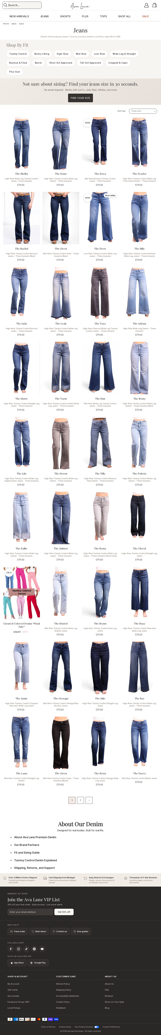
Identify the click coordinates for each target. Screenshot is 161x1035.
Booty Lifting (41, 53)
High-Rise (62, 53)
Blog (107, 1008)
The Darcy (139, 773)
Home (6, 24)
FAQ (107, 990)
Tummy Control (18, 53)
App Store (19, 962)
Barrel (38, 62)
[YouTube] (42, 949)
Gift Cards (13, 990)
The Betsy (100, 773)
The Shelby (21, 173)
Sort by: (121, 111)
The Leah (60, 323)
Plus (85, 16)
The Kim (100, 398)
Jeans (44, 16)
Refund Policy (63, 984)
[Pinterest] (34, 949)
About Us (109, 984)
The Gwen (61, 248)
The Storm (60, 473)
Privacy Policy (65, 1027)
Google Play (40, 962)
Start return (40, 931)
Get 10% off (64, 912)
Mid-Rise (81, 53)
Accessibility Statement (67, 996)
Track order (19, 931)
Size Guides (13, 996)
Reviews (109, 996)
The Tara (100, 323)
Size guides (82, 931)
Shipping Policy (63, 990)
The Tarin (61, 398)
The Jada (21, 323)
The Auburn (61, 548)
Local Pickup (14, 1008)
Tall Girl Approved (90, 62)
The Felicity (139, 473)
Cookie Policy (62, 1002)
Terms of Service (48, 1027)
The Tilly (100, 473)
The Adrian (139, 323)
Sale (145, 16)
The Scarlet (139, 173)
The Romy (139, 398)
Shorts (65, 16)
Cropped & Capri (118, 62)
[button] (155, 5)
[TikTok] (26, 949)
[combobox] (24, 5)
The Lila (21, 473)
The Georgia (60, 698)
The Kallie (21, 548)
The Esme (61, 173)
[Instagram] (18, 949)
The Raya (139, 623)
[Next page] (89, 800)
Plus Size (14, 71)
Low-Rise (99, 53)
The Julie (100, 698)
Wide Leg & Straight (124, 53)
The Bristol (60, 623)
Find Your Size (80, 98)
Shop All (124, 16)
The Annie (22, 698)
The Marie (21, 398)
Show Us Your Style (114, 1002)
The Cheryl (139, 548)
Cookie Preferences (111, 1027)
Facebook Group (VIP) (18, 1002)
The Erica (100, 173)
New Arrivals (19, 16)
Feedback (61, 1008)
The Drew (100, 248)
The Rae (139, 698)
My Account (13, 984)
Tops (103, 16)
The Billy (139, 248)
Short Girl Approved (60, 62)
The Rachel (21, 248)
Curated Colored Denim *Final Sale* (21, 625)
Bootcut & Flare (18, 62)
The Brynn (100, 623)
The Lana (21, 773)
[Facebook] (11, 949)
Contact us (61, 931)
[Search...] (5, 5)
